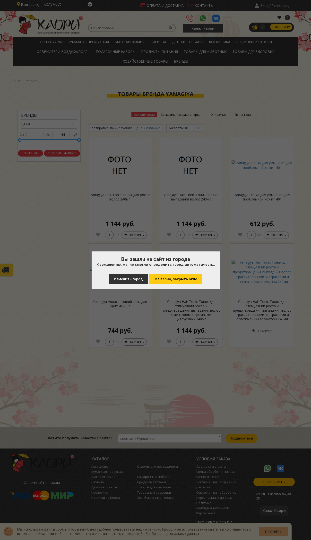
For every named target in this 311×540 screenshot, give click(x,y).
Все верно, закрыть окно (175, 279)
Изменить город (128, 279)
